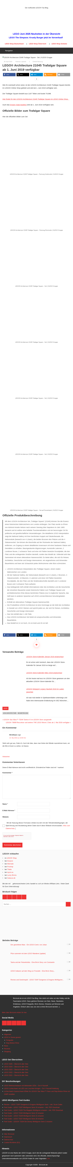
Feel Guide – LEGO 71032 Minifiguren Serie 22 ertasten (24, 1113)
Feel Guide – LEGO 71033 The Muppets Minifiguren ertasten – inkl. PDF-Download (33, 1110)
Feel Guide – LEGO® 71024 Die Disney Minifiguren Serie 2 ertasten (28, 1122)
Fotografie (9, 1040)
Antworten (6, 757)
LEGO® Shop (12, 858)
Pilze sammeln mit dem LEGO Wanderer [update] (28, 953)
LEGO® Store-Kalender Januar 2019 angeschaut (44, 657)
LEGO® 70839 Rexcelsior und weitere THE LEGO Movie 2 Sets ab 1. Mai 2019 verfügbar (37, 722)
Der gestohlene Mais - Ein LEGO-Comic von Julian (29, 945)
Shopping (7, 1051)
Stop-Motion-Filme (12, 1043)
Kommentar (7, 773)
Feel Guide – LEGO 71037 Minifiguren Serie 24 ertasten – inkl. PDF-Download (32, 1107)
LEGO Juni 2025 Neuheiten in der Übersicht (36, 34)
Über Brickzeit (9, 1134)
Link (48, 1158)
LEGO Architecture (9, 713)
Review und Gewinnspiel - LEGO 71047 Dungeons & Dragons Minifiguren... (37, 980)
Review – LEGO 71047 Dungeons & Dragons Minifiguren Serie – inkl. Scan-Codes (33, 1104)
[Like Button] (36, 644)
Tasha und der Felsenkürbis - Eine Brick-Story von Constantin (32, 962)
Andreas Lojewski (20, 61)
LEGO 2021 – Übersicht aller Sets (16, 1075)
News (5, 708)
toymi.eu (10, 872)
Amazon (10, 861)
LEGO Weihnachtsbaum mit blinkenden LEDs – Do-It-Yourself (26, 1086)
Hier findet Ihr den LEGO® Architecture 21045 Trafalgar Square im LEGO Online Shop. (35, 99)
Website (5, 817)
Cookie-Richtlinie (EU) (12, 1142)
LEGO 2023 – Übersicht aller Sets (16, 1069)
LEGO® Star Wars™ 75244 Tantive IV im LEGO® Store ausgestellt (27, 720)
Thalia (9, 869)
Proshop (10, 867)
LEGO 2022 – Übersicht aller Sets (16, 1072)
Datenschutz (8, 1140)
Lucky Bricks (12, 875)
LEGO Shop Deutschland (14, 44)
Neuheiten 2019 (23, 713)
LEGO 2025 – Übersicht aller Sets (16, 1064)
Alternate (10, 864)
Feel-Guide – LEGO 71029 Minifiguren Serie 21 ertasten (24, 1116)
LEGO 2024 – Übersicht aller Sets (16, 1067)
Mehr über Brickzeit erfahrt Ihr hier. (14, 1012)
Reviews (7, 1049)
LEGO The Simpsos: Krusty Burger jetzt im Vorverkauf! (36, 37)
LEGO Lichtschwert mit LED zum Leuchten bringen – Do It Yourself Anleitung (31, 1088)
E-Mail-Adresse (8, 810)
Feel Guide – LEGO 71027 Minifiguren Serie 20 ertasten (24, 1119)
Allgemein (7, 1034)
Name (5, 804)
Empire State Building (18, 105)
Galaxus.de (11, 878)
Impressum (8, 1137)
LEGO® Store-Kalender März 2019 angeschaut (44, 673)
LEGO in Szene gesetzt (12, 1037)
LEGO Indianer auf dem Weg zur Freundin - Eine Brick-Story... (33, 971)
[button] (9, 74)
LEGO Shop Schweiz (59, 44)
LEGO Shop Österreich (37, 44)
